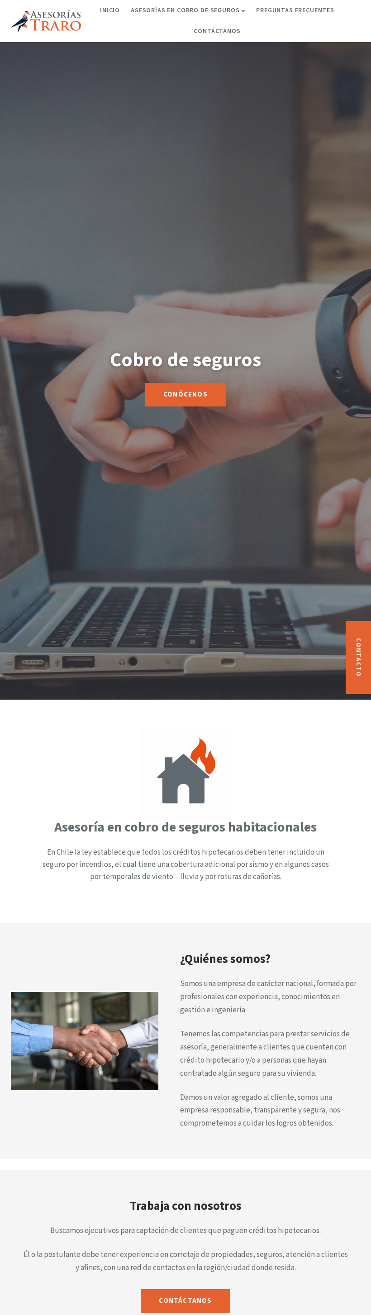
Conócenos (185, 394)
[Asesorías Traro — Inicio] (46, 21)
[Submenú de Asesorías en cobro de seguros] (243, 11)
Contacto (358, 657)
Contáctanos (185, 1300)
